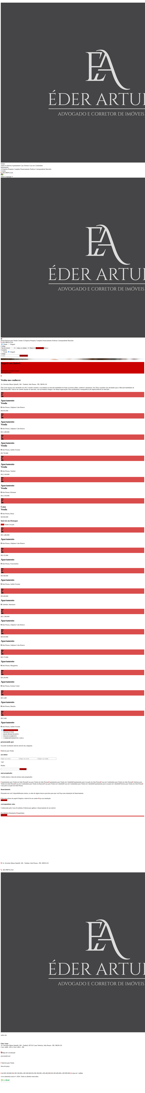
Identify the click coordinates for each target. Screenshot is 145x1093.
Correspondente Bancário (43, 169)
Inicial (3, 340)
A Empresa (4, 169)
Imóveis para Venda (11, 340)
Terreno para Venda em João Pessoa (131, 784)
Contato (3, 171)
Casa (22, 165)
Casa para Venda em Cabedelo (54, 784)
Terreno (26, 165)
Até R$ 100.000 (6, 1073)
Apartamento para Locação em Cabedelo (107, 784)
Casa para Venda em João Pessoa (38, 782)
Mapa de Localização (8, 1053)
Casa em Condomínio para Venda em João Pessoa (116, 782)
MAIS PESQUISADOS (11, 734)
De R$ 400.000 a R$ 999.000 (60, 1073)
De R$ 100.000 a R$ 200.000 (21, 1073)
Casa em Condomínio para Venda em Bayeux (29, 784)
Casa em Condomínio (36, 165)
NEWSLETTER (8, 732)
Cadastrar (23, 769)
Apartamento (16, 165)
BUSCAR (40, 348)
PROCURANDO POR (10, 730)
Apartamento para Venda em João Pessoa (14, 782)
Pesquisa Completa (14, 169)
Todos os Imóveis (6, 165)
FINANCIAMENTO (10, 736)
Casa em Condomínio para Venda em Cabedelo (79, 784)
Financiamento (24, 169)
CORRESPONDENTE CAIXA (13, 738)
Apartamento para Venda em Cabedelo (61, 782)
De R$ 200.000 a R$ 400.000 (41, 1073)
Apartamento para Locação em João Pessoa (87, 782)
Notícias (32, 169)
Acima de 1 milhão (77, 1073)
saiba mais (4, 800)
